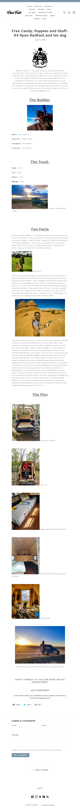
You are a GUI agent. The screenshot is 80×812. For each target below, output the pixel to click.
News (49, 9)
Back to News (41, 770)
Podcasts (28, 16)
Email (44, 725)
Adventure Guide (45, 12)
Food (44, 19)
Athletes (41, 9)
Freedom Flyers (41, 16)
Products (49, 6)
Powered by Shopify (48, 805)
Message (15, 735)
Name (14, 725)
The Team (32, 12)
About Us (38, 6)
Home (29, 6)
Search (40, 788)
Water (52, 16)
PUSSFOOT (35, 805)
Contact (32, 9)
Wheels (37, 19)
